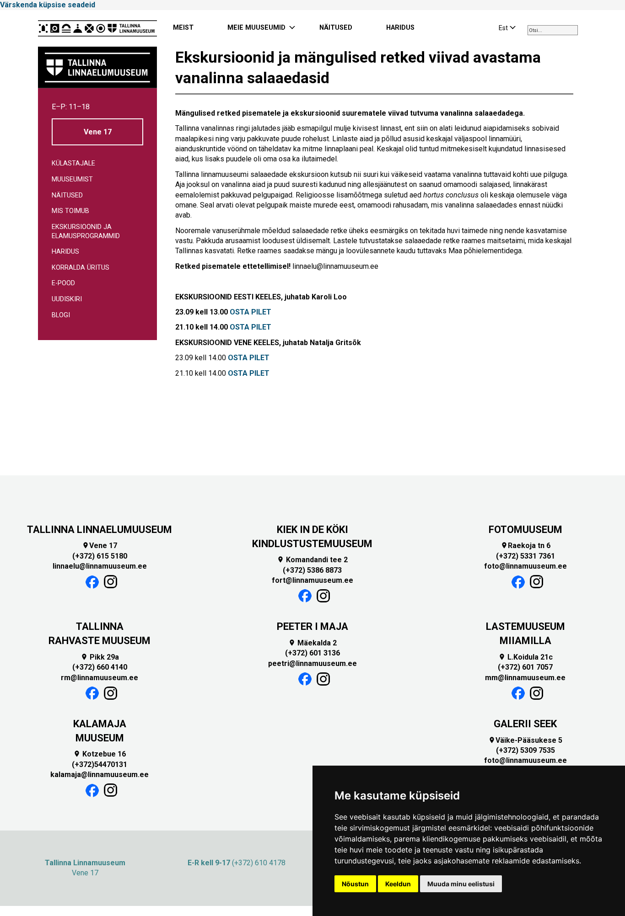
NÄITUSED (335, 28)
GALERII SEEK (525, 724)
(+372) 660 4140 (99, 667)
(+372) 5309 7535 (525, 750)
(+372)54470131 (99, 764)
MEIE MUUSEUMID (256, 28)
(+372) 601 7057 (525, 667)
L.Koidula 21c (525, 657)
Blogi (61, 315)
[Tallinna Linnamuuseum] (97, 28)
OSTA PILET (250, 312)
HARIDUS (400, 28)
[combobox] (553, 30)
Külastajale (73, 163)
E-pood (63, 283)
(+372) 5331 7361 (525, 556)
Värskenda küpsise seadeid (47, 4)
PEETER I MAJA (312, 626)
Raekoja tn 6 (525, 545)
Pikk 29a (100, 657)
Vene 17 (98, 132)
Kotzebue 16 (99, 754)
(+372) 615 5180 (99, 556)
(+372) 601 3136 (312, 653)
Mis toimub (70, 211)
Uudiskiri (67, 299)
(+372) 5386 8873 (312, 570)
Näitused (67, 195)
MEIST (183, 28)
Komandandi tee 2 (312, 559)
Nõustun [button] (355, 884)
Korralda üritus (80, 268)
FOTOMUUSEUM (525, 529)
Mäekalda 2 (312, 643)
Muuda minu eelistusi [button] (461, 884)
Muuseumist (72, 179)
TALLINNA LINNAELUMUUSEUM (99, 529)
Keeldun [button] (398, 884)
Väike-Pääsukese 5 (525, 740)
